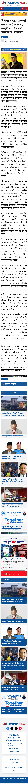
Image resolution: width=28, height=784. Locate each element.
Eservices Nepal (20, 781)
